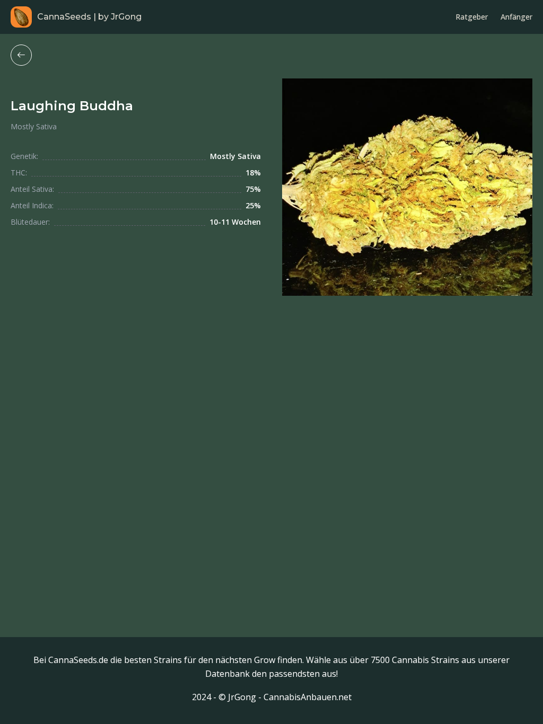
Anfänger (516, 17)
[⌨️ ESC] (21, 55)
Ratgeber (472, 17)
